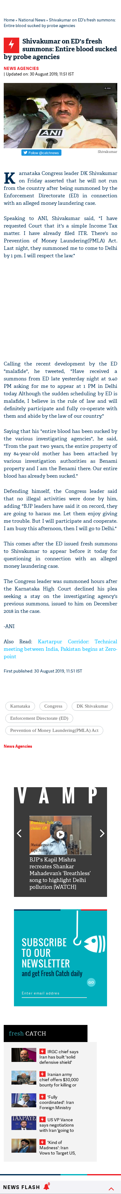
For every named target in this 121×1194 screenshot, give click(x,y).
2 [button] (51, 901)
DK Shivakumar (92, 706)
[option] (60, 853)
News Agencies (21, 68)
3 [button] (60, 901)
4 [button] (70, 901)
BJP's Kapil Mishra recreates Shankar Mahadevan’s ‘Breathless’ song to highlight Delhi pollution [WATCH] (60, 873)
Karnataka (20, 706)
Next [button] (102, 830)
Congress (53, 706)
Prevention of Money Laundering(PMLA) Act (54, 730)
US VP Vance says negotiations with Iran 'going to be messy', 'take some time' (56, 1130)
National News (31, 20)
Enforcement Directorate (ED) (39, 718)
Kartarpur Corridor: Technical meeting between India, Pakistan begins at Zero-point (61, 649)
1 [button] (42, 901)
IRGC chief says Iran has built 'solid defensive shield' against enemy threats (58, 1062)
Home (9, 20)
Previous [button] (19, 830)
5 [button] (79, 901)
